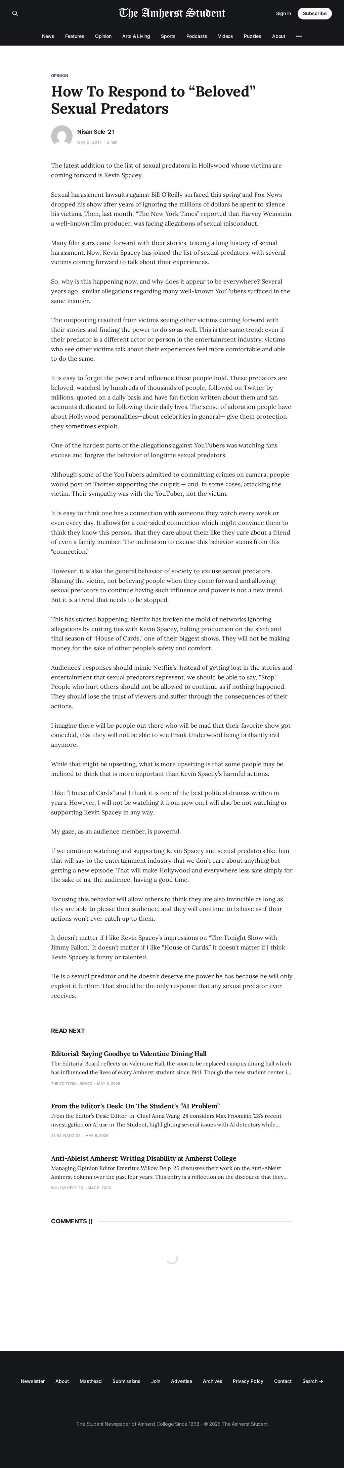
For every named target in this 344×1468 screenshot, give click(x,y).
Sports (168, 36)
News (48, 36)
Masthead (91, 1381)
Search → (312, 1381)
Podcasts (196, 36)
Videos (225, 36)
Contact (282, 1381)
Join (155, 1381)
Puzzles (252, 36)
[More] (299, 36)
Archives (212, 1381)
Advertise (181, 1381)
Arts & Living (136, 36)
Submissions (126, 1381)
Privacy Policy (248, 1381)
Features (74, 36)
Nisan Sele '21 (95, 131)
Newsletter (33, 1381)
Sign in (283, 13)
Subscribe (315, 13)
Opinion (103, 36)
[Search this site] (15, 13)
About (279, 36)
